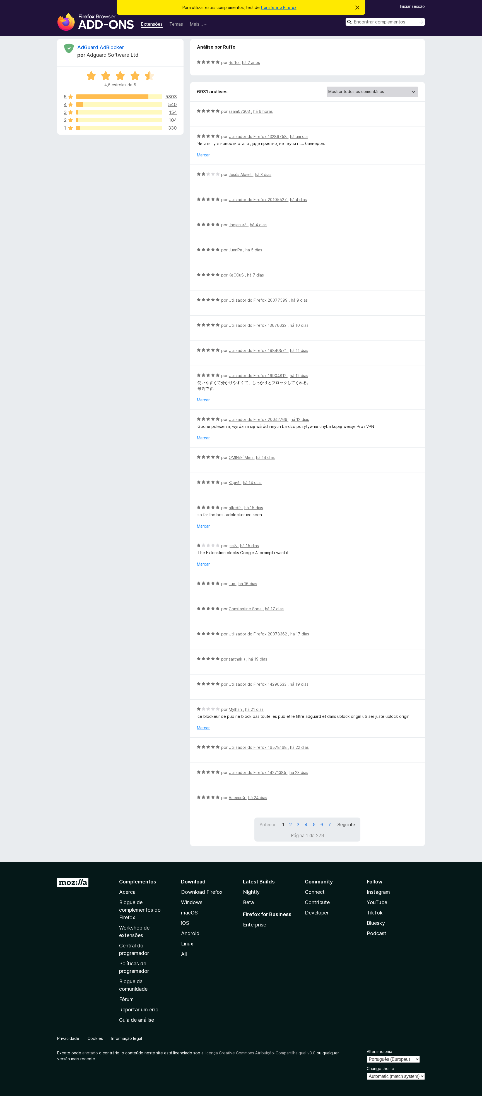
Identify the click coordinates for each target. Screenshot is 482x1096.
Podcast (376, 933)
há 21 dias (254, 709)
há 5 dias (253, 249)
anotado (90, 1052)
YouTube (377, 902)
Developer (317, 913)
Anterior (268, 824)
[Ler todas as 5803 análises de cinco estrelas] (119, 96)
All (184, 954)
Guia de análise (136, 1020)
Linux (187, 944)
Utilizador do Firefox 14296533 (258, 684)
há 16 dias (247, 583)
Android (190, 933)
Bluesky (376, 923)
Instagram (378, 892)
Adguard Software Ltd (112, 55)
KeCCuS (237, 275)
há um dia (299, 136)
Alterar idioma (379, 1051)
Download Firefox (202, 892)
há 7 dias (255, 275)
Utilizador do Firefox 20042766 (258, 419)
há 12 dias (299, 375)
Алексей (237, 797)
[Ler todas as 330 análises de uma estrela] (119, 128)
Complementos (137, 882)
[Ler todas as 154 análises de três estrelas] (119, 112)
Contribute (317, 902)
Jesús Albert (241, 174)
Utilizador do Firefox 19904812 (258, 375)
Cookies (95, 1038)
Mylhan (236, 709)
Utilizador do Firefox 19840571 (258, 350)
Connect (315, 892)
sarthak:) (237, 659)
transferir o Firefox (279, 7)
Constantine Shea (246, 608)
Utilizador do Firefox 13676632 (258, 325)
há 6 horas (263, 111)
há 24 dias (257, 797)
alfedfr (235, 507)
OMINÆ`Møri (241, 457)
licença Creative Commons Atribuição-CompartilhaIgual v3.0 (260, 1052)
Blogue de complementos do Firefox (140, 909)
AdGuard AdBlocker (100, 47)
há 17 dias (274, 608)
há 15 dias (253, 507)
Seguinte (346, 824)
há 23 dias (299, 772)
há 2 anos (251, 62)
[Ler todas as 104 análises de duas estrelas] (119, 120)
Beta (248, 902)
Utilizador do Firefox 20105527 (258, 199)
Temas (176, 24)
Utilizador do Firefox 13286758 (258, 136)
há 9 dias (299, 300)
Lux (232, 583)
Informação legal (126, 1038)
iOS (185, 923)
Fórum (126, 999)
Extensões (152, 24)
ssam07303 (240, 111)
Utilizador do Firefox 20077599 (259, 300)
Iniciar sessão (412, 6)
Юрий (235, 482)
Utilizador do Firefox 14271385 (258, 772)
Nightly (251, 892)
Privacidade (68, 1038)
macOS (189, 913)
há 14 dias (265, 457)
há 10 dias (299, 325)
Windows (192, 902)
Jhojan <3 (238, 224)
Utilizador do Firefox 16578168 (258, 747)
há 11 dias (299, 350)
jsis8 (233, 545)
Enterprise (254, 925)
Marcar (203, 155)
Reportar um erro (138, 1009)
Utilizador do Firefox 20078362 (258, 634)
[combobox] (385, 22)
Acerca (127, 892)
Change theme (380, 1068)
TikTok (375, 913)
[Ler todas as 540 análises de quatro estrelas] (119, 104)
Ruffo (234, 62)
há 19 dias (258, 659)
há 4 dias (298, 199)
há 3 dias (263, 174)
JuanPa (236, 249)
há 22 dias (299, 747)
